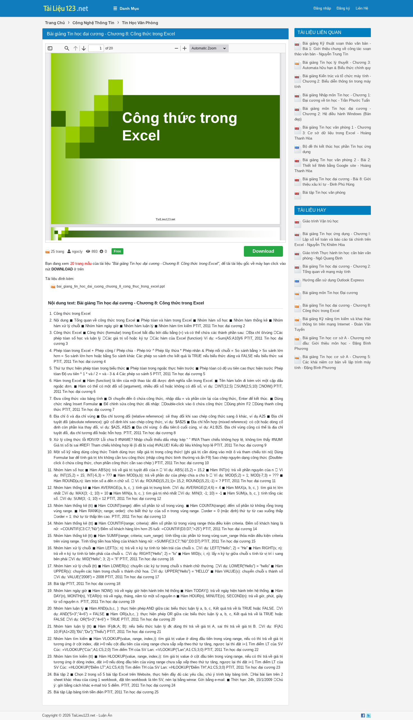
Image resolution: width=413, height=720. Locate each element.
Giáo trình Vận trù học (321, 221)
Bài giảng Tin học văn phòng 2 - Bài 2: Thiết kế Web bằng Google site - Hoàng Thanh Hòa (332, 165)
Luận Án (105, 715)
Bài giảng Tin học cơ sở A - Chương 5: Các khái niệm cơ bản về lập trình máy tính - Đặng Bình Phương (332, 362)
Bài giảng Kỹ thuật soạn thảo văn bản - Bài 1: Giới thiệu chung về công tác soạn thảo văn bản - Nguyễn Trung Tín (332, 48)
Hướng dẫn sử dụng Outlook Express (333, 280)
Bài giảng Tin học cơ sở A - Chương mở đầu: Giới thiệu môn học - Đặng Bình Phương (332, 343)
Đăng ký (343, 8)
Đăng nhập (322, 8)
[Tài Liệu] (75, 8)
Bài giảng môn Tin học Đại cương (330, 293)
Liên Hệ (362, 8)
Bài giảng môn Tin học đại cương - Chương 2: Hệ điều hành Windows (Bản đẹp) (332, 113)
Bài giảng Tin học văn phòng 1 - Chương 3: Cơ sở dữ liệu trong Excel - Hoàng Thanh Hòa (332, 132)
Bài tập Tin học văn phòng (324, 192)
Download (263, 251)
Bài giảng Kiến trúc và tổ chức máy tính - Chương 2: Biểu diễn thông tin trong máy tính (332, 81)
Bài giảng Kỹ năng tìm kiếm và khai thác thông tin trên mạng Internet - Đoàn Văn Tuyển (332, 324)
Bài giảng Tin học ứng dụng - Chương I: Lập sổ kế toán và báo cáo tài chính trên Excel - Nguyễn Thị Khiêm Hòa (332, 239)
